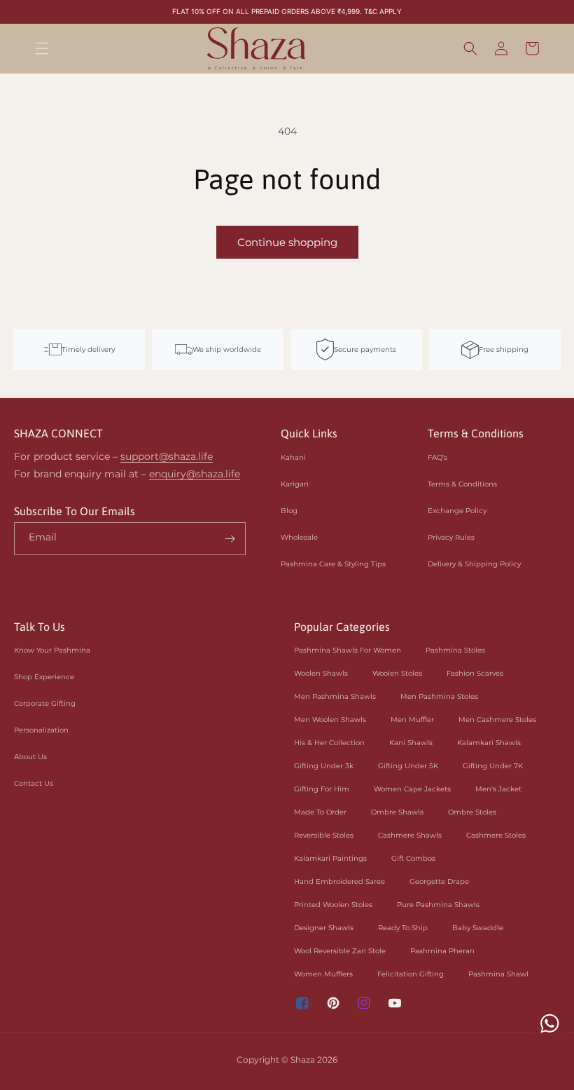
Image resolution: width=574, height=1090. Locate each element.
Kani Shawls (411, 742)
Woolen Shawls (321, 673)
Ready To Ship (403, 927)
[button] (42, 48)
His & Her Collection (329, 742)
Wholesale (299, 537)
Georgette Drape (439, 881)
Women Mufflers (323, 974)
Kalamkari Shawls (489, 742)
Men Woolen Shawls (330, 719)
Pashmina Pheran (442, 950)
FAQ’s (437, 457)
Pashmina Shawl (498, 974)
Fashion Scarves (475, 673)
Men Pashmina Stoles (439, 696)
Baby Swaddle (477, 927)
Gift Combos (413, 858)
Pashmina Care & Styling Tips (333, 563)
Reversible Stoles (324, 835)
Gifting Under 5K (408, 765)
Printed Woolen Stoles (333, 904)
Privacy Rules (451, 537)
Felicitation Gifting (410, 974)
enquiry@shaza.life (194, 474)
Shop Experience (44, 676)
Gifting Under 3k (324, 765)
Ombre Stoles (472, 812)
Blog (289, 510)
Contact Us (33, 783)
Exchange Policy (457, 510)
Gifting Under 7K (493, 765)
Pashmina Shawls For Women (347, 650)
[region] (287, 12)
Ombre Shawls (397, 812)
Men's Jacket (498, 788)
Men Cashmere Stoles (497, 719)
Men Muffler (412, 719)
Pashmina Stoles (455, 650)
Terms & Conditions (462, 484)
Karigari (295, 484)
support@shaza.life (166, 456)
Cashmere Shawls (410, 835)
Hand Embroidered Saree (339, 881)
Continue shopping (287, 242)
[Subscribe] (229, 538)
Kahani (293, 457)
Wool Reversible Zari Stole (340, 950)
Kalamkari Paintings (330, 858)
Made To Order (320, 812)
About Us (30, 756)
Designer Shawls (324, 927)
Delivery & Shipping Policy (474, 563)
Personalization (41, 730)
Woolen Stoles (397, 673)
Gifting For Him (321, 788)
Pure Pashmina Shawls (438, 904)
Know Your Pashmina (52, 650)
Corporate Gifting (45, 703)
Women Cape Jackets (412, 788)
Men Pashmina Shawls (335, 696)
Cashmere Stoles (496, 835)
